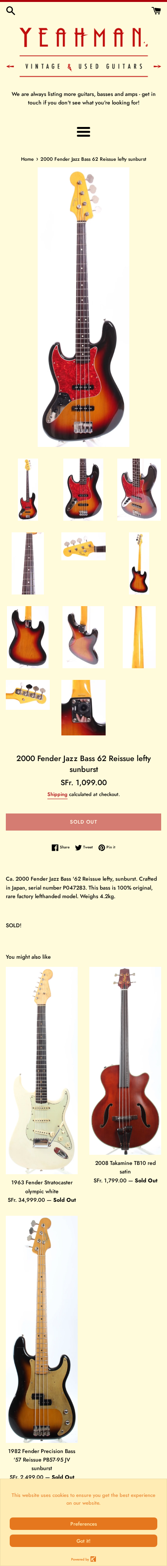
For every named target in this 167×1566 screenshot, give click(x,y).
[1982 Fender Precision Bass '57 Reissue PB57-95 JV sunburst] (42, 1329)
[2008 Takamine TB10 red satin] (125, 1061)
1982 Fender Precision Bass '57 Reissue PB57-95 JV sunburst (41, 1459)
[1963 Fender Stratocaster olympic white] (42, 1070)
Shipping (57, 794)
